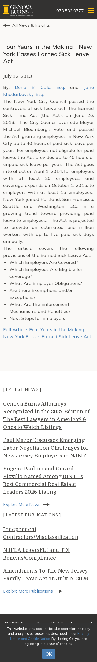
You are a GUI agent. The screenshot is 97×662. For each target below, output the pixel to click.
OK (49, 654)
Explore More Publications (28, 591)
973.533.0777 (70, 10)
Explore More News (21, 504)
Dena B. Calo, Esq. (40, 87)
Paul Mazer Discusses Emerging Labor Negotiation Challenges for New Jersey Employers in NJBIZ (45, 448)
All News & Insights (31, 25)
